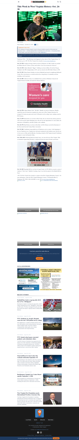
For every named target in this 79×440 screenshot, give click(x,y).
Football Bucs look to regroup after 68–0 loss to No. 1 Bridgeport (29, 301)
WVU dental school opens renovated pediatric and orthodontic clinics (27, 338)
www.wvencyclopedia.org (49, 61)
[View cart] (58, 1)
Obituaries (42, 419)
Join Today (56, 438)
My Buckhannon (20, 372)
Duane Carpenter (20, 297)
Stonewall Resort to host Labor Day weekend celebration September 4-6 (27, 356)
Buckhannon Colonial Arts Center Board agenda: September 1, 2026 (29, 375)
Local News (28, 419)
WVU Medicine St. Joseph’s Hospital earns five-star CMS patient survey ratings (29, 319)
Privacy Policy (31, 435)
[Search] (60, 1)
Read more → (43, 52)
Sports (35, 419)
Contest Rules (48, 435)
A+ (37, 44)
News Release (20, 316)
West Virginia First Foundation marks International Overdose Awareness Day (28, 394)
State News (50, 419)
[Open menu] (18, 1)
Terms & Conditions (39, 435)
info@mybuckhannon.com (42, 429)
